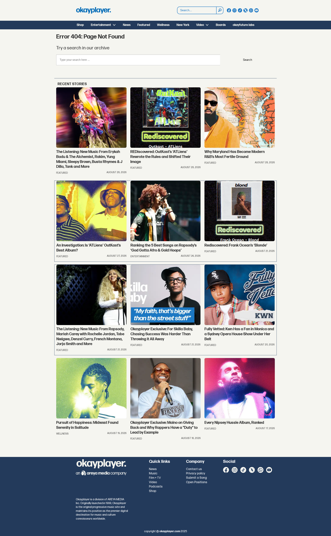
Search (247, 59)
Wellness (163, 25)
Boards (221, 25)
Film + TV (155, 478)
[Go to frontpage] (93, 10)
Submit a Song (196, 478)
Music (153, 473)
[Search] (219, 10)
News (127, 25)
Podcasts (156, 486)
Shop (80, 25)
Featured (143, 25)
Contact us (194, 469)
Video (200, 25)
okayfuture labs (243, 25)
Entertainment (101, 25)
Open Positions (196, 482)
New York (183, 25)
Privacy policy (195, 473)
